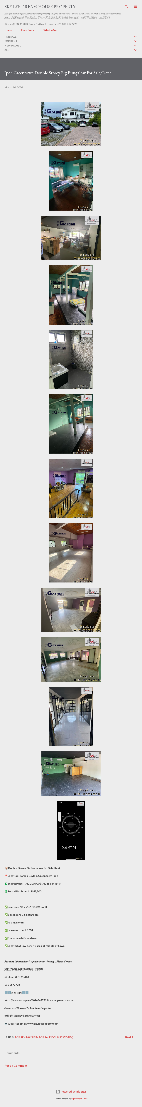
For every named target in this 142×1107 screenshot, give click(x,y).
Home (8, 29)
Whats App (50, 29)
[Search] (126, 6)
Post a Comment (15, 1065)
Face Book (27, 29)
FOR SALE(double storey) (56, 1037)
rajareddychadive (79, 1099)
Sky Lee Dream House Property (39, 6)
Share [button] (129, 1037)
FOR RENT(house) (26, 1037)
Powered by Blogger (73, 1091)
